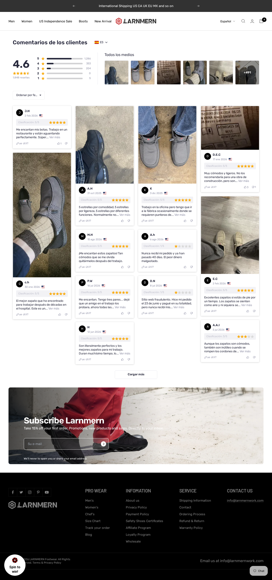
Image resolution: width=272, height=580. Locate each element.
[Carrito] (261, 21)
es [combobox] (101, 42)
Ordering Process (192, 514)
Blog (88, 535)
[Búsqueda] (243, 21)
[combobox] (29, 95)
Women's (91, 507)
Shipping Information (195, 500)
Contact (185, 507)
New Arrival (103, 21)
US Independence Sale (55, 21)
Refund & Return (191, 521)
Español (225, 21)
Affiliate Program (138, 528)
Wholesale (133, 541)
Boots (83, 21)
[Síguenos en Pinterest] (38, 492)
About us (132, 500)
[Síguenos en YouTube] (46, 492)
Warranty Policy (191, 528)
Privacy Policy (136, 507)
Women (26, 21)
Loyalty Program (138, 535)
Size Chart (93, 521)
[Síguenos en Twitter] (21, 492)
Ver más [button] (54, 137)
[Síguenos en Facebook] (12, 492)
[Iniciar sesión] (252, 21)
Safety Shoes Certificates (144, 521)
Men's (89, 500)
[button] (60, 58)
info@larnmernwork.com (245, 500)
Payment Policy (137, 514)
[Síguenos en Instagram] (30, 492)
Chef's (90, 514)
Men (11, 21)
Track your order (97, 528)
